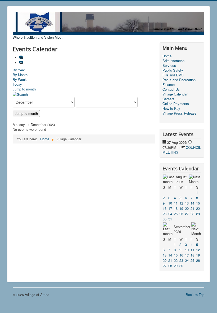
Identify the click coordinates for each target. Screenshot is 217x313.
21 (192, 208)
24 (170, 213)
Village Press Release (179, 113)
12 (181, 203)
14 (192, 203)
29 (198, 213)
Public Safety (172, 70)
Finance (168, 84)
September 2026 (182, 229)
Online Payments (175, 103)
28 (192, 213)
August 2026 (181, 179)
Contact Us (171, 89)
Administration (173, 60)
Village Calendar (174, 94)
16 (164, 208)
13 (187, 203)
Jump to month (24, 89)
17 (170, 208)
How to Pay (171, 108)
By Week (20, 79)
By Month (20, 74)
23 (164, 213)
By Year (19, 69)
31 (170, 218)
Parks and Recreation (179, 79)
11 (176, 203)
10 (170, 203)
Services (169, 65)
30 (164, 218)
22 (198, 208)
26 (181, 213)
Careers (168, 99)
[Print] (21, 57)
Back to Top (195, 294)
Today (17, 84)
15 (198, 203)
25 (176, 213)
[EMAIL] (21, 62)
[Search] (20, 93)
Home (166, 56)
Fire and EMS (173, 75)
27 (187, 213)
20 (187, 208)
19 (181, 208)
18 (176, 208)
